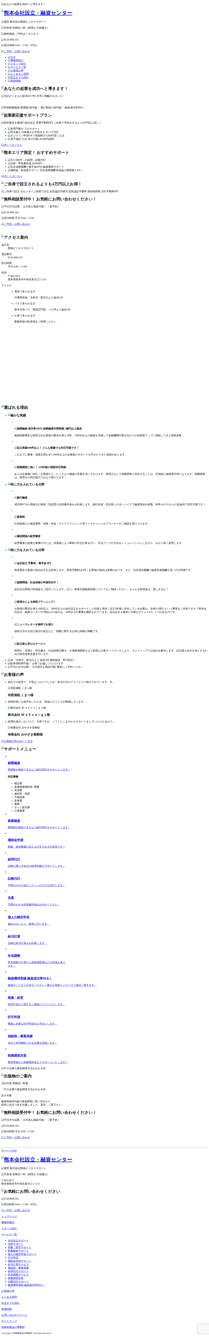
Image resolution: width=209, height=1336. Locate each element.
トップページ (9, 1216)
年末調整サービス (18, 1274)
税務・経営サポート (19, 1247)
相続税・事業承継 (18, 1267)
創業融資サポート (18, 1250)
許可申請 (13, 1257)
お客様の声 (7, 1291)
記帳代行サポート (18, 1281)
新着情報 (6, 1309)
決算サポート (16, 1244)
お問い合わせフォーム (14, 1315)
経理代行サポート (18, 1271)
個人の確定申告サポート (22, 1254)
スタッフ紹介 (9, 1228)
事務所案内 (7, 1222)
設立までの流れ (10, 1303)
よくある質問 (9, 1297)
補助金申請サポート (19, 1261)
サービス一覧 (9, 1234)
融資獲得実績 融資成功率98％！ (26, 1285)
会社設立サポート (18, 1240)
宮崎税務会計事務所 (13, 1327)
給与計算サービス (18, 1264)
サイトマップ (9, 1321)
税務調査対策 (16, 1278)
